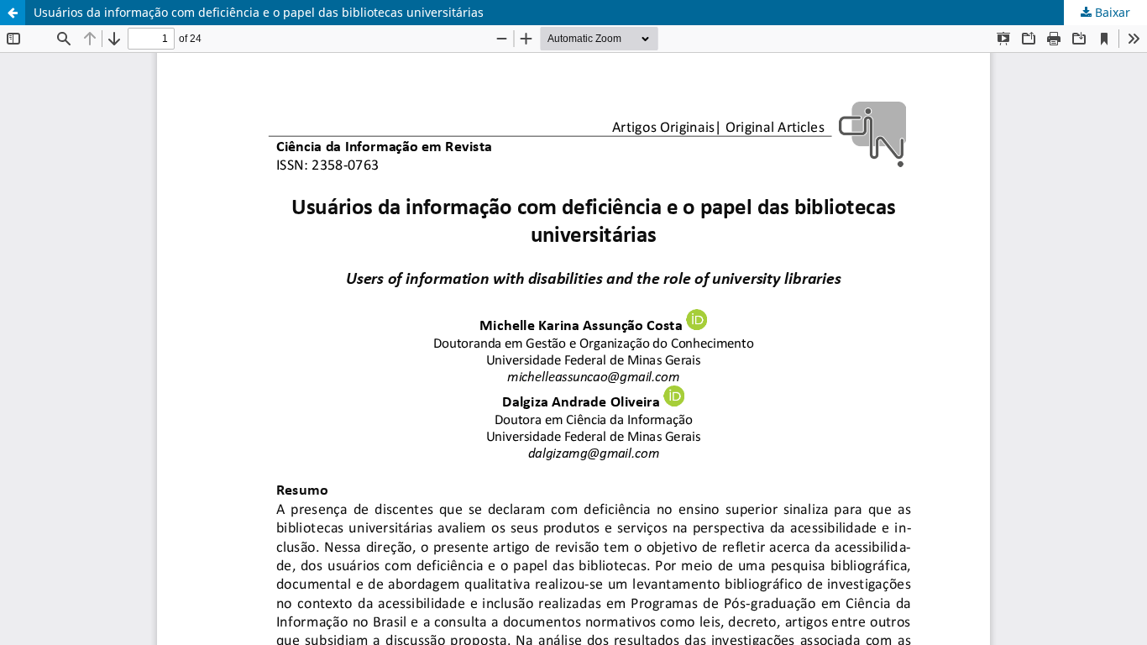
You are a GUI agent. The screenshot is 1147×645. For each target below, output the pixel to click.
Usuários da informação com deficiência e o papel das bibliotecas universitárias (259, 12)
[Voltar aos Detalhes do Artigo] (12, 12)
